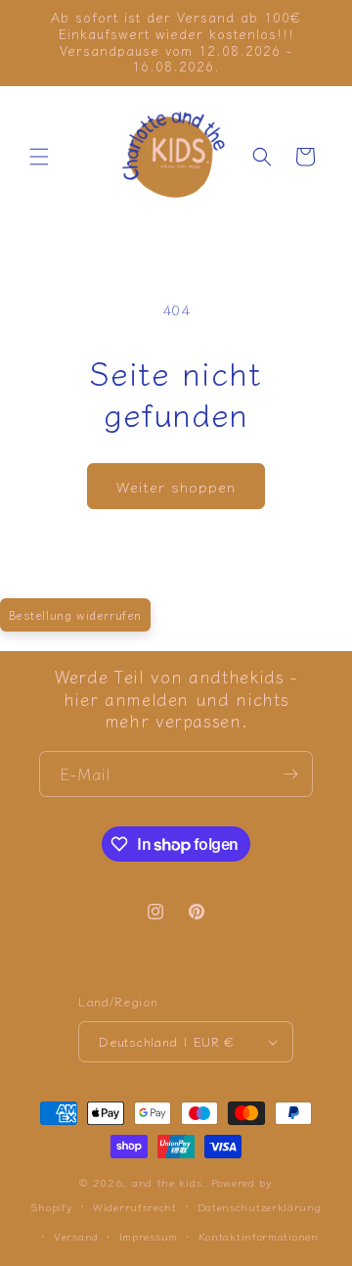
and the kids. (171, 1182)
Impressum (148, 1235)
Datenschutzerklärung (260, 1206)
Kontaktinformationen (258, 1235)
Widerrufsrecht (135, 1206)
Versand (76, 1235)
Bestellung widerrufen (76, 614)
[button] (39, 156)
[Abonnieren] (290, 774)
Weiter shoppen (176, 486)
